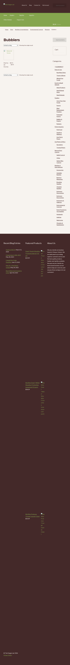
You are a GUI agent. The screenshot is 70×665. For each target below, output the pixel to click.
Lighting (59, 217)
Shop (11, 29)
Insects (59, 105)
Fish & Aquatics (59, 126)
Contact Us (37, 5)
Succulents (60, 144)
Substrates (60, 220)
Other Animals (8, 19)
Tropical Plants (61, 147)
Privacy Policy (8, 655)
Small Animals (60, 95)
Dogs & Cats (20, 19)
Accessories (60, 170)
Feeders (12, 15)
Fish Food (59, 129)
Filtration (47, 29)
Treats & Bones (61, 75)
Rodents (59, 124)
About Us (24, 5)
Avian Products (61, 87)
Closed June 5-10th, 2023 (13, 255)
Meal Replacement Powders (60, 110)
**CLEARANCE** (59, 66)
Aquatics (31, 15)
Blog (30, 5)
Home (5, 15)
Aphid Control (61, 155)
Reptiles (21, 15)
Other (58, 158)
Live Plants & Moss (60, 141)
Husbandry (60, 214)
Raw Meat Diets (61, 72)
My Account (46, 5)
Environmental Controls (36, 29)
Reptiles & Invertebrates (21, 29)
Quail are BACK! (11, 250)
